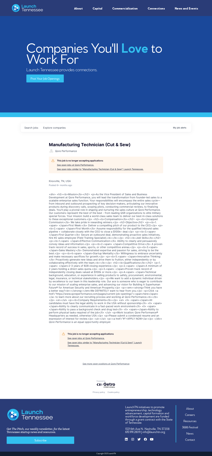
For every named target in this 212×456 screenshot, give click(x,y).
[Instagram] (134, 441)
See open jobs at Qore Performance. (75, 165)
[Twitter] (141, 441)
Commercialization (125, 8)
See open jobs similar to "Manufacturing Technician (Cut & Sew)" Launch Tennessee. (100, 169)
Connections (156, 8)
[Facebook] (147, 441)
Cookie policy (114, 392)
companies (54, 127)
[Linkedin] (128, 441)
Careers (190, 414)
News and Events (186, 8)
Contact (190, 439)
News (190, 433)
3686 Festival (190, 427)
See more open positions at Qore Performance (106, 363)
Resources (189, 421)
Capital (97, 8)
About (78, 8)
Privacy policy (99, 392)
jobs (31, 127)
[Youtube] (153, 441)
